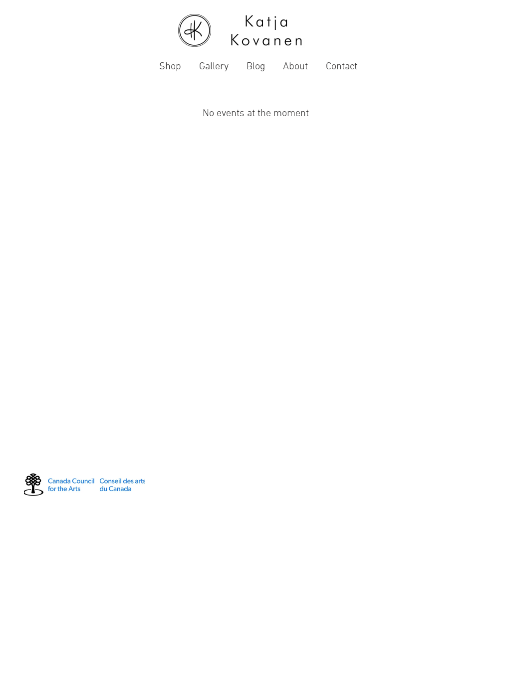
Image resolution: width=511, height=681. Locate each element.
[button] (214, 62)
